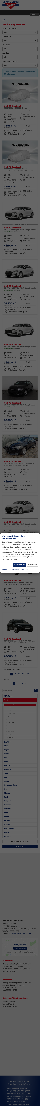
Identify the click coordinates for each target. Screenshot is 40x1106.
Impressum (25, 570)
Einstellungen (32, 565)
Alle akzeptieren (19, 565)
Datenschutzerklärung (10, 570)
